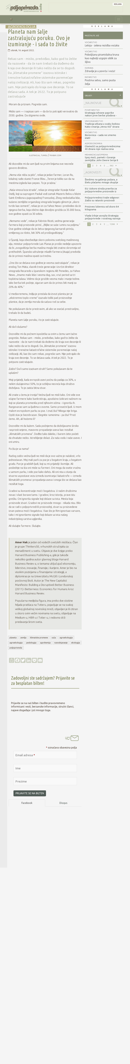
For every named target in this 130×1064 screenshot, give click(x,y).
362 (112, 165)
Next (116, 166)
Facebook (26, 802)
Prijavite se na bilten (30, 793)
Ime (18, 768)
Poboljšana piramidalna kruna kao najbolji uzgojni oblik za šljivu (102, 56)
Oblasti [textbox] (88, 95)
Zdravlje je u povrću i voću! (100, 69)
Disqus (63, 802)
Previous (85, 166)
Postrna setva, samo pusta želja (100, 80)
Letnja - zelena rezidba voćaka (102, 44)
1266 (112, 224)
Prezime (21, 781)
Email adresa (25, 755)
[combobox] (103, 95)
